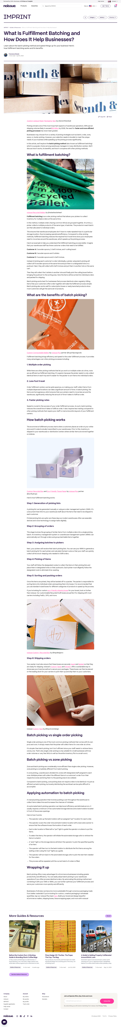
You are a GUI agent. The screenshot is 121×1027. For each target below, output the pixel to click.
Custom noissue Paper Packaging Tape (41, 121)
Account (25, 993)
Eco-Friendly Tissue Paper (56, 491)
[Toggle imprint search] (85, 17)
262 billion (55, 128)
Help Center (101, 1)
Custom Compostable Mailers (38, 353)
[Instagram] (17, 1016)
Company (6, 993)
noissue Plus (56, 353)
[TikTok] (24, 1016)
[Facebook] (21, 1016)
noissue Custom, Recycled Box (38, 653)
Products (24, 6)
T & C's (104, 1016)
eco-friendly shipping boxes (58, 590)
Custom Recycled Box (35, 491)
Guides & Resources (15, 27)
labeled (81, 664)
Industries (34, 6)
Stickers (68, 667)
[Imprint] (17, 17)
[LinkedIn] (31, 1016)
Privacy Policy (102, 1006)
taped (73, 664)
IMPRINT (6, 27)
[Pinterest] (28, 1016)
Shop (43, 993)
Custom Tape (38, 729)
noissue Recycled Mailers (36, 212)
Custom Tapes (56, 667)
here (55, 896)
